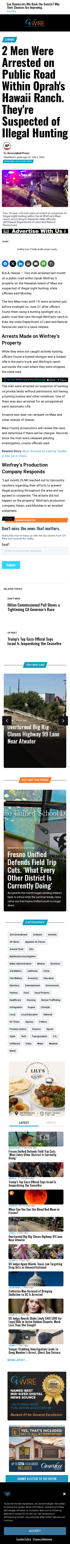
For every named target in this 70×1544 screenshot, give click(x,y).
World (12, 1178)
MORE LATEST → (17, 1360)
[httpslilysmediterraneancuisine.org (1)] (37, 1116)
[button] (64, 1494)
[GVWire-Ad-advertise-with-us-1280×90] (35, 232)
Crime (10, 39)
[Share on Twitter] (13, 263)
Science (13, 1205)
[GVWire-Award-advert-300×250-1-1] (36, 1419)
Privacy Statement (42, 1539)
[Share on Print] (28, 263)
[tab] (24, 1123)
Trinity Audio (37, 249)
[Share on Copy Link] (51, 263)
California (58, 11)
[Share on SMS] (43, 263)
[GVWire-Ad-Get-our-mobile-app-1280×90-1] (35, 381)
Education (13, 848)
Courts (13, 1260)
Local (12, 1233)
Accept (35, 1531)
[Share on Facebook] (5, 263)
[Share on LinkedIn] (20, 263)
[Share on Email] (35, 263)
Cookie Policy (23, 1539)
